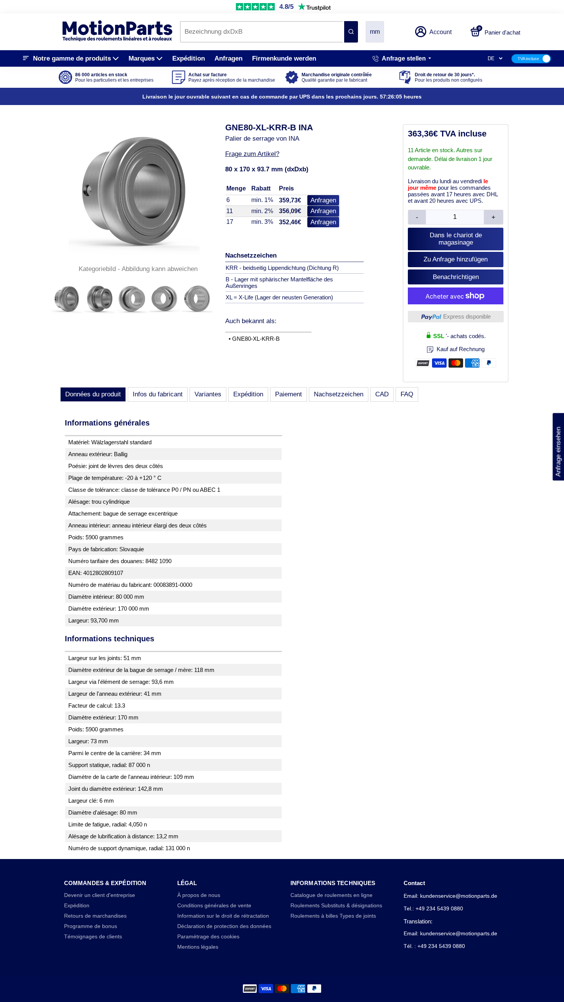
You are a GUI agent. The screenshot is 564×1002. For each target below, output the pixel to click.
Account (440, 32)
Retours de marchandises (95, 916)
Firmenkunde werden (284, 58)
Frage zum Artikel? (252, 154)
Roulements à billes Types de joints (333, 916)
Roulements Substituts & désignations (336, 905)
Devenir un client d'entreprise (99, 895)
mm (375, 31)
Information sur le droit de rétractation (223, 916)
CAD (382, 394)
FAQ (407, 394)
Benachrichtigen (456, 277)
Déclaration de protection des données (224, 926)
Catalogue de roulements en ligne (331, 895)
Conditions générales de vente (214, 905)
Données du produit (93, 394)
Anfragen (228, 58)
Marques (142, 58)
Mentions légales (197, 947)
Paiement (288, 394)
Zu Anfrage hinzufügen (456, 259)
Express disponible (467, 316)
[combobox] (261, 32)
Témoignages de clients (93, 937)
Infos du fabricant (158, 394)
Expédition (188, 58)
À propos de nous (198, 895)
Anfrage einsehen (558, 446)
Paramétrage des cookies (208, 937)
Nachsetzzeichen (338, 394)
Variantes (208, 394)
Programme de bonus (90, 926)
